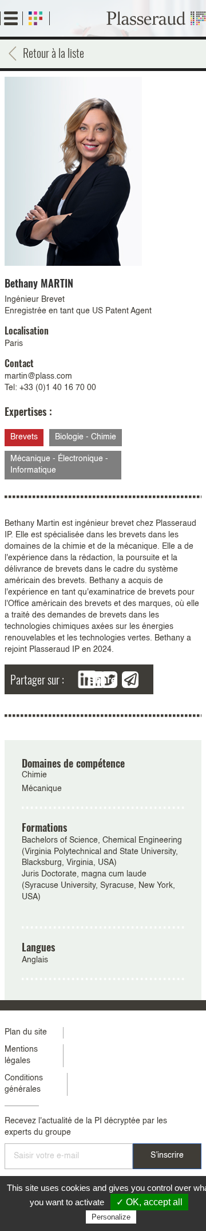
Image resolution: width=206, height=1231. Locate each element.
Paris (14, 344)
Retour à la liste (53, 52)
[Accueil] (156, 18)
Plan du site (26, 1032)
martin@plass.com (38, 376)
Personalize (111, 1217)
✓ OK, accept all (149, 1202)
